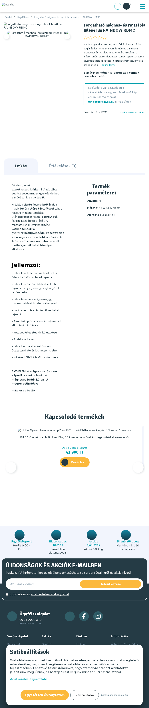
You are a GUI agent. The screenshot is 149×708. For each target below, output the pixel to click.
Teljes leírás (108, 65)
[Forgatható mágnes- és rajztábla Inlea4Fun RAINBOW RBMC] (37, 26)
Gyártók (47, 644)
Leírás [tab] (21, 166)
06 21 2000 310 (30, 620)
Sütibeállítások (84, 695)
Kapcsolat (13, 644)
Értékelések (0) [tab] (62, 166)
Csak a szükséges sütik (114, 695)
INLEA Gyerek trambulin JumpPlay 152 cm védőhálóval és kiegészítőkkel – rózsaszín (74, 437)
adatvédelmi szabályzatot (50, 594)
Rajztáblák (23, 17)
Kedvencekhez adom (132, 112)
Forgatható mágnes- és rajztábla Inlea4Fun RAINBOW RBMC (67, 17)
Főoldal (8, 17)
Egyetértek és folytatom (45, 695)
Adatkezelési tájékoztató (28, 679)
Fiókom (81, 644)
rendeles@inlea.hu (101, 102)
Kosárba (77, 462)
